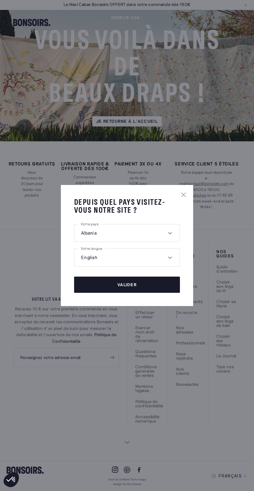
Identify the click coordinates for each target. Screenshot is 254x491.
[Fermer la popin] (183, 194)
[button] (11, 480)
